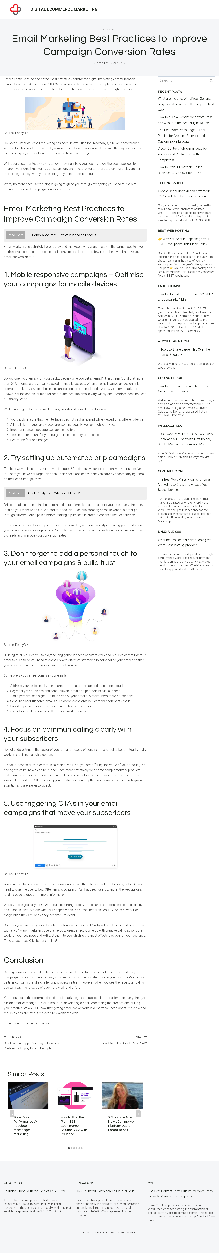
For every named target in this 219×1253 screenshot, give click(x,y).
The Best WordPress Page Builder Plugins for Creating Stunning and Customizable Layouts (181, 135)
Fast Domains (169, 286)
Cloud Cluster (17, 1183)
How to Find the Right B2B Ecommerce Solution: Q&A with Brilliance (74, 1126)
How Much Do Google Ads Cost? (124, 1040)
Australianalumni (174, 341)
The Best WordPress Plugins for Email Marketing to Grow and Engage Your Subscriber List (184, 485)
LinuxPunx (85, 1183)
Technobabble (171, 183)
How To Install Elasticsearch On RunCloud (105, 1191)
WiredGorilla (170, 425)
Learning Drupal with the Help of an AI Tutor (34, 1191)
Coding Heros (170, 378)
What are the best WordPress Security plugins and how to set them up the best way (186, 104)
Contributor (101, 62)
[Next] (138, 1113)
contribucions (171, 471)
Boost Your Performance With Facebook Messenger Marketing (27, 1126)
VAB (151, 1183)
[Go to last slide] (12, 1113)
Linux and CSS (169, 531)
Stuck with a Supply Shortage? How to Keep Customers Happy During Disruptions (34, 1042)
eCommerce (109, 29)
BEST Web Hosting (173, 230)
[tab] (69, 1148)
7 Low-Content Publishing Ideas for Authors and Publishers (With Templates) (182, 154)
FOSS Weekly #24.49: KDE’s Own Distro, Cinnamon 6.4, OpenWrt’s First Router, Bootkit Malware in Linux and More (185, 439)
